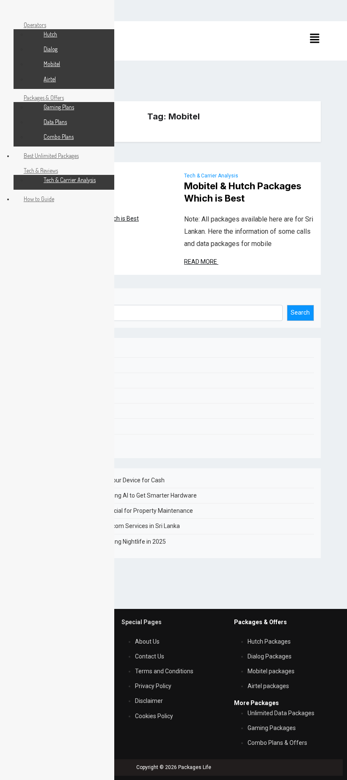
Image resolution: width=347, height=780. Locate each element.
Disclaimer (149, 700)
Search (43, 299)
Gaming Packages (272, 728)
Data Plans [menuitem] (55, 121)
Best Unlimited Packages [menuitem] (51, 155)
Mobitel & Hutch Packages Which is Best (242, 192)
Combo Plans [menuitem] (59, 136)
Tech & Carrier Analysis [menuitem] (70, 179)
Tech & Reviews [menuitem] (41, 170)
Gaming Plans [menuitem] (59, 107)
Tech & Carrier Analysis (211, 176)
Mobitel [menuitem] (52, 63)
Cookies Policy (154, 716)
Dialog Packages (270, 656)
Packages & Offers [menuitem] (44, 97)
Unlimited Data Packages (281, 713)
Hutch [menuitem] (50, 34)
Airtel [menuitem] (50, 79)
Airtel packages (268, 686)
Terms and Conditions (164, 671)
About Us (147, 641)
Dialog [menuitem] (51, 49)
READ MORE (201, 261)
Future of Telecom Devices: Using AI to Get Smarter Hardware (115, 495)
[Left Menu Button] (9, 10)
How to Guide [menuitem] (39, 198)
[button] (314, 38)
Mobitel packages (271, 671)
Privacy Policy (153, 686)
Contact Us (149, 656)
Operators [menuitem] (35, 24)
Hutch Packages (269, 641)
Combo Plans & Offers (277, 742)
